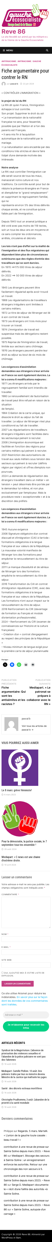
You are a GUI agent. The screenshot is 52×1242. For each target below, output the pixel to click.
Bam (18, 1237)
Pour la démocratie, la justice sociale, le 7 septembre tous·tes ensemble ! (24, 843)
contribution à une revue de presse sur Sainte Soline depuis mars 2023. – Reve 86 (27, 1151)
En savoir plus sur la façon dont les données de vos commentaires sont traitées (25, 1001)
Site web (7, 960)
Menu (9, 50)
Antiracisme (24, 61)
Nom (5, 934)
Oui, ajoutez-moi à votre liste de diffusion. (23, 974)
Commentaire (10, 894)
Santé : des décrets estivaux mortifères (22, 1088)
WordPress (7, 1237)
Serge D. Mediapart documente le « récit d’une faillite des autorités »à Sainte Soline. (26, 1189)
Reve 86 (14, 31)
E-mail (6, 947)
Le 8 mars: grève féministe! (17, 790)
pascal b (14, 84)
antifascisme (9, 61)
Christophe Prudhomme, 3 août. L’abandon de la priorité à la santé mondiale (25, 1101)
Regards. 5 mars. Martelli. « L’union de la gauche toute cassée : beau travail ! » (26, 1135)
